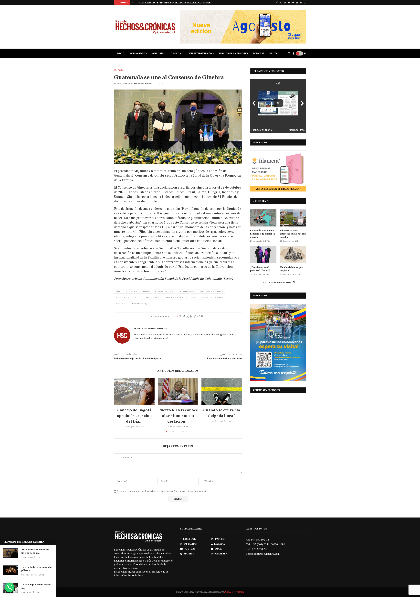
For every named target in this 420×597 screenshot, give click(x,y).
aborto (119, 291)
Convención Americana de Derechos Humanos (201, 291)
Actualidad (137, 53)
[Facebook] (276, 2)
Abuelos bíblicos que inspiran (291, 269)
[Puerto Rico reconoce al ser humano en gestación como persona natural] (178, 391)
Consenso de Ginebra (165, 291)
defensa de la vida (150, 297)
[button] (132, 2)
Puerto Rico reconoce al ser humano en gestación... (178, 416)
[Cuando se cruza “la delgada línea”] (221, 391)
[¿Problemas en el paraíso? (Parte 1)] (263, 254)
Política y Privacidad (234, 591)
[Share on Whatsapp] (195, 316)
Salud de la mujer (140, 304)
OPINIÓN (175, 53)
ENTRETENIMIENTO (200, 53)
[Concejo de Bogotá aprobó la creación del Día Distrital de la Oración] (134, 391)
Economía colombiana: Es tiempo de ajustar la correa (262, 233)
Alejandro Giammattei (139, 291)
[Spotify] (301, 2)
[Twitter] (281, 2)
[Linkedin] (289, 2)
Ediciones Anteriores (233, 53)
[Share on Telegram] (198, 316)
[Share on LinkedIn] (191, 316)
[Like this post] (180, 316)
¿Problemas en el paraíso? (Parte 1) (260, 269)
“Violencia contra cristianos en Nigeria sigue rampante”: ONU (173, 3)
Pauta (273, 53)
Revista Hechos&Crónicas (139, 83)
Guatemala (121, 304)
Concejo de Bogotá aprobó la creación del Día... (134, 416)
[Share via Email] (202, 316)
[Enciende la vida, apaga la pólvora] (10, 570)
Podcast (258, 53)
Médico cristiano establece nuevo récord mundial (293, 233)
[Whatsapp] (305, 2)
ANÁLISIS (157, 53)
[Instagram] (285, 2)
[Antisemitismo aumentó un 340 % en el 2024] (10, 553)
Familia (192, 297)
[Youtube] (293, 2)
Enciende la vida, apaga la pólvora (36, 568)
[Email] (297, 2)
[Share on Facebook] (184, 316)
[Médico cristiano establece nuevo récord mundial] (293, 218)
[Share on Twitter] (187, 316)
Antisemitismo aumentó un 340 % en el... (35, 551)
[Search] (289, 53)
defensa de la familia (126, 297)
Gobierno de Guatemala (212, 297)
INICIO (120, 53)
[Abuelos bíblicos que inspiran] (293, 254)
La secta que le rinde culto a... (36, 586)
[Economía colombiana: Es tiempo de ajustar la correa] (263, 218)
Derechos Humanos (174, 297)
